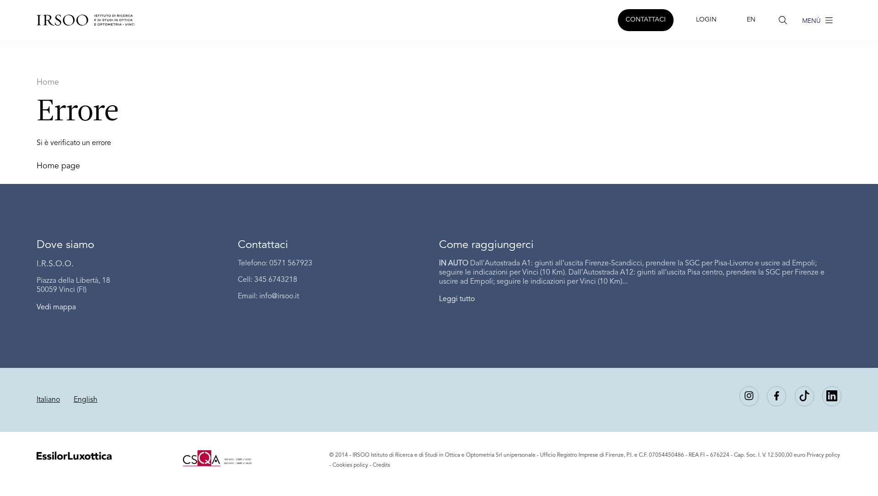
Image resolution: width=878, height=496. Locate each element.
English (85, 400)
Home (48, 82)
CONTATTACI (646, 19)
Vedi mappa (56, 307)
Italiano (48, 400)
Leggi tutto (457, 299)
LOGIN (706, 19)
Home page (58, 166)
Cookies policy (350, 465)
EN (751, 19)
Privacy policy (823, 455)
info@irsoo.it (279, 296)
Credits (381, 465)
